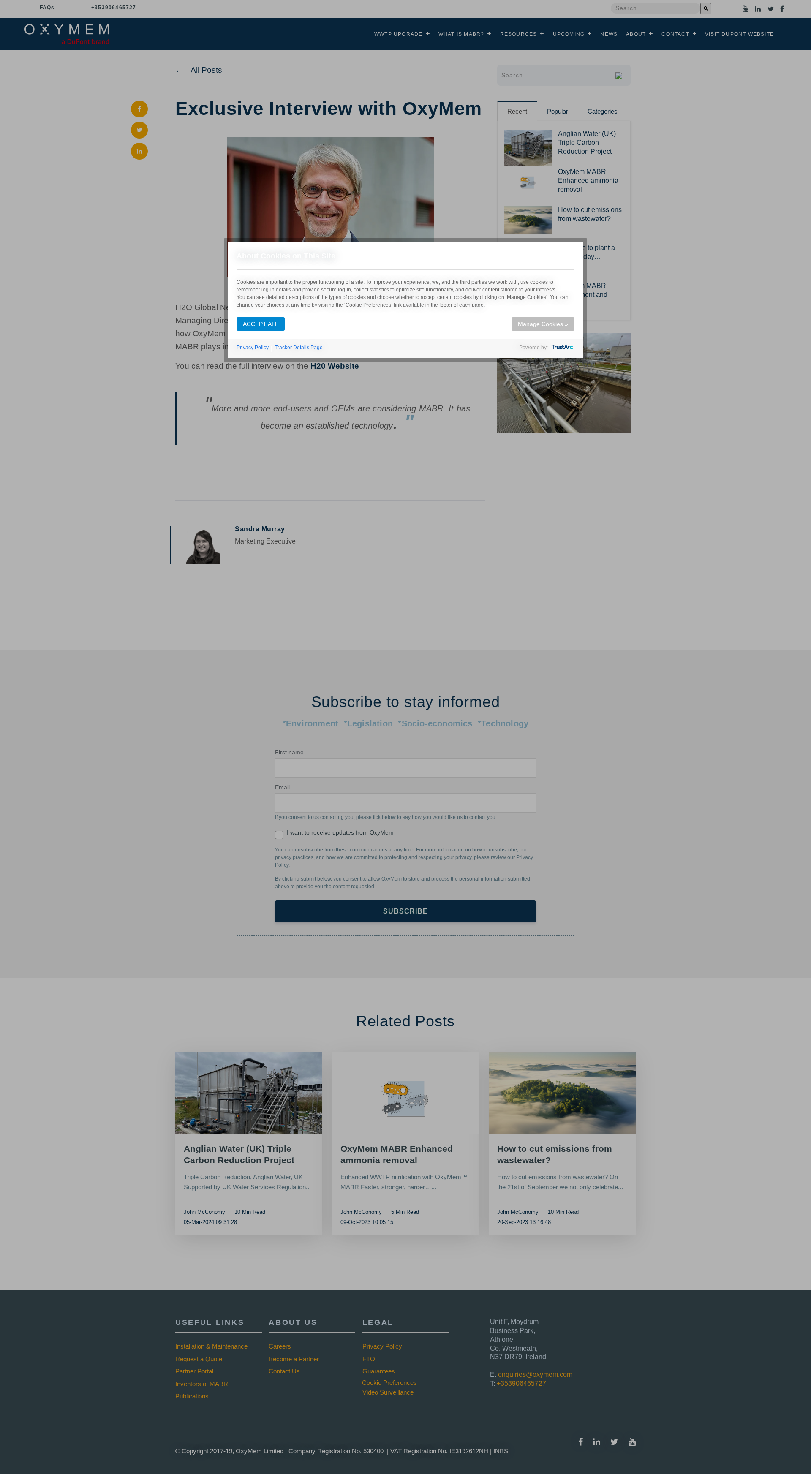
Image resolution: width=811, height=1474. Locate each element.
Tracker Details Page (299, 348)
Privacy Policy (253, 348)
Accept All (260, 324)
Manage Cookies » (543, 324)
